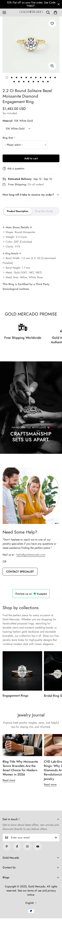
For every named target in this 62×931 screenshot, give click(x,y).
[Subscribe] (55, 838)
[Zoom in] (52, 66)
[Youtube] (38, 846)
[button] (55, 12)
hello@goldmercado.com (30, 555)
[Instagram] (27, 846)
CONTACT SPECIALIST (20, 572)
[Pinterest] (7, 846)
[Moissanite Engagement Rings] (22, 671)
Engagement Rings (15, 695)
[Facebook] (17, 846)
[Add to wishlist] (52, 23)
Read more (9, 780)
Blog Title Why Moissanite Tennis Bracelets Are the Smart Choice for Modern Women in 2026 (20, 768)
